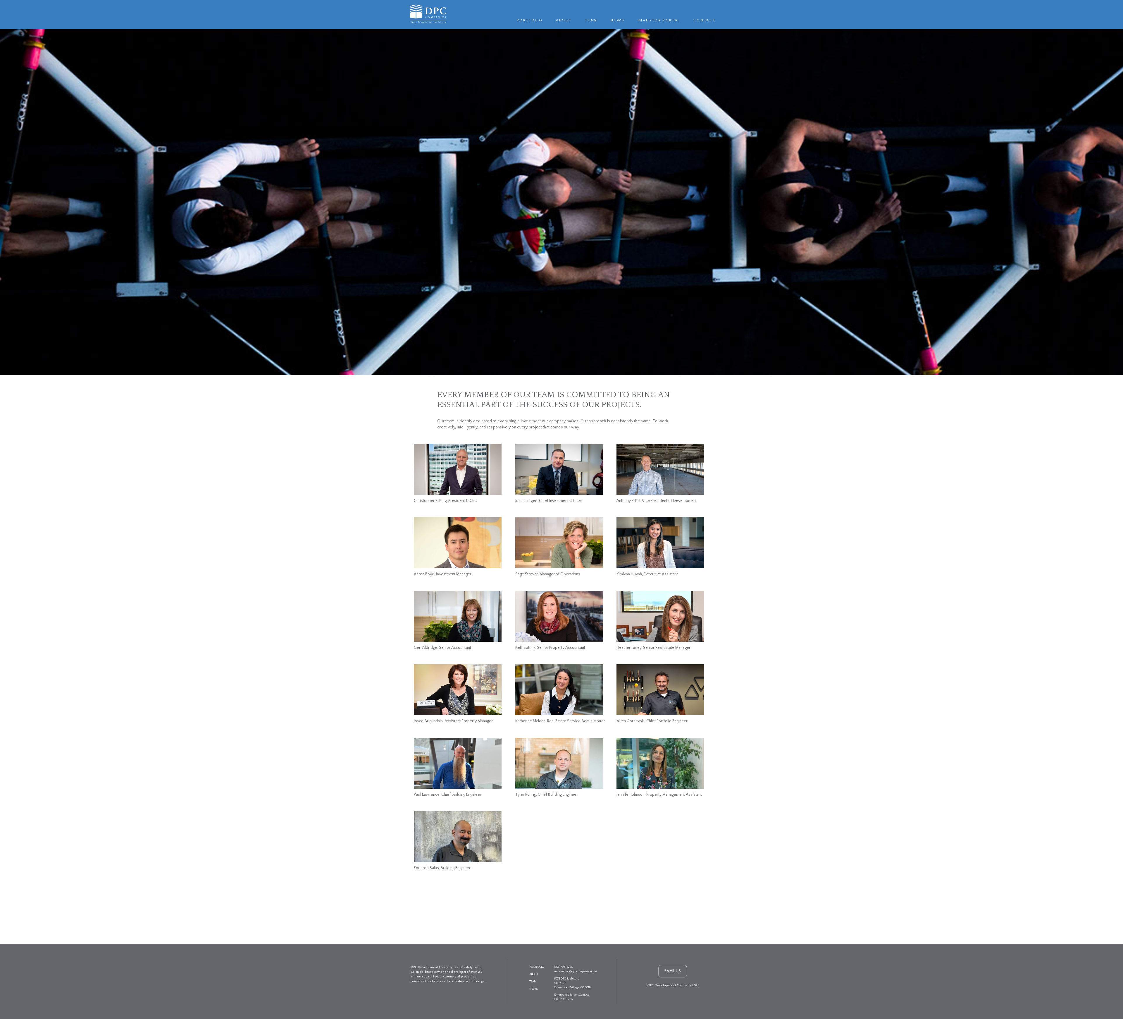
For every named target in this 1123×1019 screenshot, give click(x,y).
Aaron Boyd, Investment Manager (442, 574)
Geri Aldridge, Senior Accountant (442, 647)
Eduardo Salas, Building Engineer (442, 868)
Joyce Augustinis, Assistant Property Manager (453, 721)
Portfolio (530, 20)
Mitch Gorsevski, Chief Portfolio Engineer (652, 721)
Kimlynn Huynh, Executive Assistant (647, 574)
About (564, 20)
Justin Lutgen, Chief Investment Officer (548, 500)
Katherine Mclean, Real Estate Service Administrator (560, 721)
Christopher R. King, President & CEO (446, 500)
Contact (704, 20)
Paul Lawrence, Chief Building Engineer (447, 794)
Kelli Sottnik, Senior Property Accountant (550, 647)
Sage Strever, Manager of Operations (547, 574)
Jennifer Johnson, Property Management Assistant (659, 794)
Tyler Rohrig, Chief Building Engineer (546, 794)
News (617, 20)
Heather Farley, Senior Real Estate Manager (653, 647)
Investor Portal (659, 20)
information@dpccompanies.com (575, 971)
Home (427, 14)
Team (591, 20)
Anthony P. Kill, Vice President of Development (656, 500)
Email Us (672, 971)
